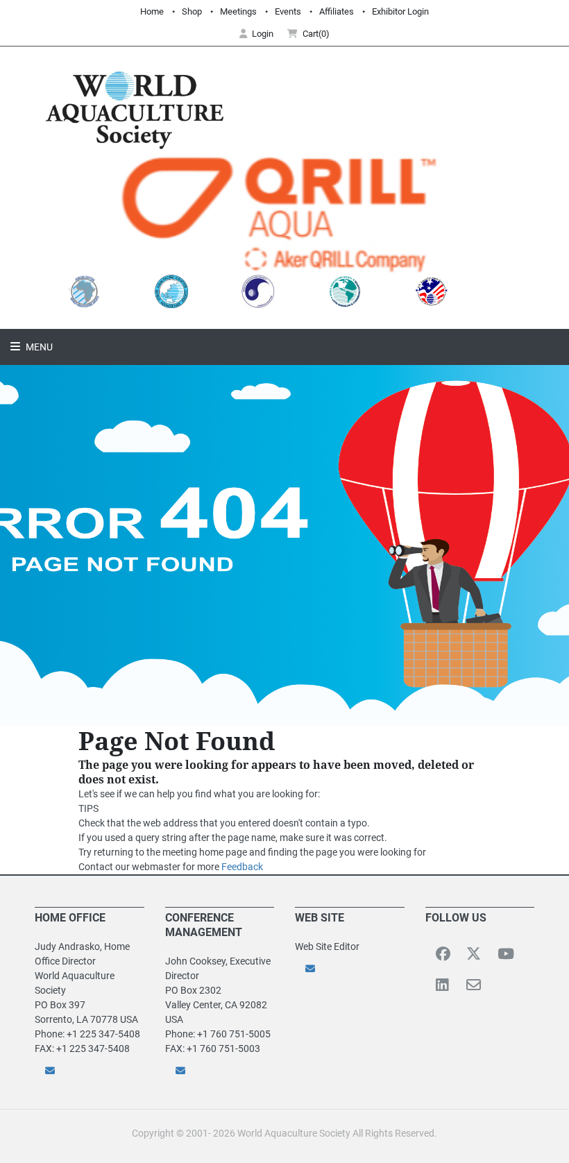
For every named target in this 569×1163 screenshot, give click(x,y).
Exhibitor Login (400, 11)
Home (152, 11)
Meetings (238, 11)
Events (288, 11)
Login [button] (262, 33)
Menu (38, 347)
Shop (192, 11)
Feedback (242, 866)
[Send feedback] (89, 1070)
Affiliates (336, 11)
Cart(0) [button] (316, 33)
